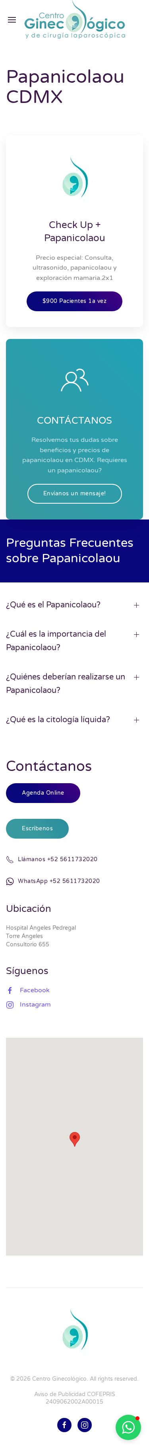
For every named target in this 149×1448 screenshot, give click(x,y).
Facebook (35, 990)
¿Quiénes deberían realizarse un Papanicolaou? (65, 683)
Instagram (35, 1004)
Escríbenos (37, 828)
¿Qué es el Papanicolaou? (53, 605)
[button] (128, 1427)
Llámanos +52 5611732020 (58, 859)
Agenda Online (43, 793)
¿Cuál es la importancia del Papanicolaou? (56, 641)
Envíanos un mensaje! (74, 493)
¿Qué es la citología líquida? (58, 720)
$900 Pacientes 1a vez (75, 301)
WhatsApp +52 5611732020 (59, 881)
